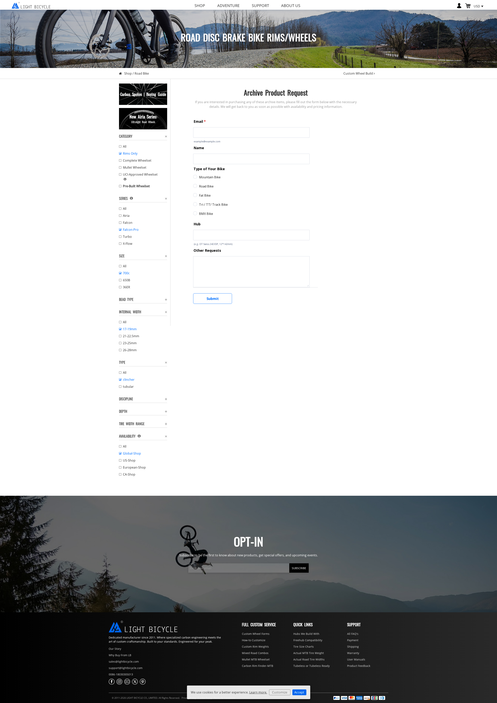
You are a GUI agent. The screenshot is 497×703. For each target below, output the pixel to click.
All (124, 146)
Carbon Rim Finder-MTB (257, 666)
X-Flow (127, 243)
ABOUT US (290, 5)
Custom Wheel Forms (255, 634)
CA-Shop (129, 474)
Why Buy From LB (120, 655)
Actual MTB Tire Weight (308, 653)
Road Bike (142, 73)
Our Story (115, 649)
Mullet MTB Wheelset (256, 659)
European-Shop (134, 467)
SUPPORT (260, 5)
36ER (126, 287)
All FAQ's (352, 634)
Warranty (353, 653)
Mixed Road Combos (255, 653)
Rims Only (130, 153)
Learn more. (258, 692)
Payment (352, 640)
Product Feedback (358, 666)
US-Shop (129, 460)
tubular (128, 386)
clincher (129, 379)
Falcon (127, 222)
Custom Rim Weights (255, 646)
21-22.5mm (131, 336)
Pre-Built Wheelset (136, 186)
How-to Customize (253, 640)
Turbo (127, 236)
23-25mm (130, 343)
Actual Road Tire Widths (309, 659)
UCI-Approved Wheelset (140, 174)
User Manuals (356, 659)
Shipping (353, 646)
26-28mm (130, 350)
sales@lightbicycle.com (124, 661)
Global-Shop (132, 453)
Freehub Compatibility (307, 640)
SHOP (200, 5)
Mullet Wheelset (134, 167)
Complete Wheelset (137, 160)
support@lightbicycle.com (125, 668)
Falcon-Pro (131, 229)
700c (126, 273)
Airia (126, 215)
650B (126, 280)
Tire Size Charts (303, 646)
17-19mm (130, 329)
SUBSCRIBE (299, 568)
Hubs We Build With (306, 634)
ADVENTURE (228, 5)
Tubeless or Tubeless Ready (311, 666)
